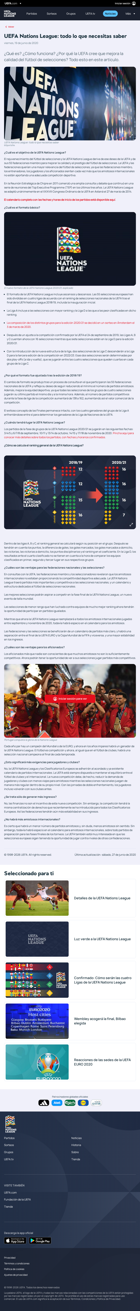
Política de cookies (14, 1269)
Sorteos (9, 1145)
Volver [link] (11, 26)
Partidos (9, 1138)
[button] (129, 13)
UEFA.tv (9, 1159)
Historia (76, 1145)
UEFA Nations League (10, 13)
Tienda (75, 1159)
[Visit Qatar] (96, 1102)
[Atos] (56, 1102)
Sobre (75, 1152)
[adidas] (43, 1102)
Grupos (8, 1152)
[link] (31, 13)
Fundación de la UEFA (17, 1199)
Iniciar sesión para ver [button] (73, 698)
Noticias (76, 1138)
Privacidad (9, 1257)
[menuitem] (32, 13)
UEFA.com (10, 1192)
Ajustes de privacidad (15, 1274)
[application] (70, 249)
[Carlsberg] (70, 1102)
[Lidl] (83, 1102)
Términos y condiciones (16, 1263)
